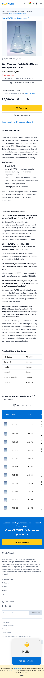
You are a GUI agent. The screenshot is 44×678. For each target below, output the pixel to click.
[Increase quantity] (27, 99)
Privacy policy (6, 632)
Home (3, 11)
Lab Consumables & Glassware (16, 11)
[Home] (8, 3)
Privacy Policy (17, 668)
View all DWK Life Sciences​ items (14, 18)
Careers (4, 587)
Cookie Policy (13, 671)
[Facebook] (3, 606)
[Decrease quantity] (18, 99)
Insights (4, 594)
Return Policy (6, 622)
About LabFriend (7, 579)
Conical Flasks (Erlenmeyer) (17, 13)
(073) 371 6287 (10, 602)
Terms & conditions (8, 625)
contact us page (29, 93)
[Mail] (6, 606)
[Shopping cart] (37, 3)
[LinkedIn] (10, 606)
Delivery (4, 590)
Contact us (5, 583)
